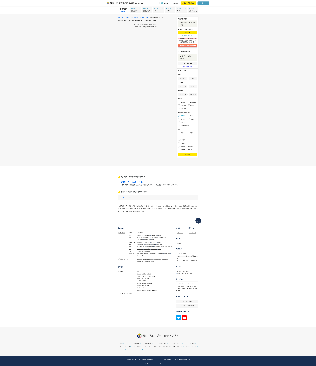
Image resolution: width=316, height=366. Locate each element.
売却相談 (179, 243)
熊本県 (153, 253)
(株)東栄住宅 (148, 343)
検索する (187, 154)
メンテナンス (192, 233)
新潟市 (148, 242)
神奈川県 (145, 237)
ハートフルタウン (180, 286)
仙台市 (148, 235)
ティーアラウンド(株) (178, 346)
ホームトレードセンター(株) (124, 346)
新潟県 (145, 242)
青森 (138, 274)
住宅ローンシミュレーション (132, 182)
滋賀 (138, 283)
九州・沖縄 (131, 253)
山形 (148, 274)
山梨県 (138, 242)
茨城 (138, 276)
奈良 (148, 283)
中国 (130, 249)
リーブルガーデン (180, 284)
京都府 (155, 246)
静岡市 (149, 244)
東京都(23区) (139, 259)
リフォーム (180, 233)
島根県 (159, 249)
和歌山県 (170, 246)
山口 (148, 285)
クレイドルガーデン (191, 286)
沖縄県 (141, 256)
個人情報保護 (150, 359)
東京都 (138, 237)
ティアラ (178, 290)
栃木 (140, 276)
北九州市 (146, 253)
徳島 (138, 287)
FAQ (154, 359)
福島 (150, 274)
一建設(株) (120, 343)
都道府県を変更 (187, 66)
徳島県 (145, 251)
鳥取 (138, 285)
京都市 (158, 246)
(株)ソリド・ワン (121, 349)
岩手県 (141, 235)
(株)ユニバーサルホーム (191, 346)
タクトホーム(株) (163, 343)
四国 (130, 251)
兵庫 (145, 283)
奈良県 (165, 246)
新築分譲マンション (123, 259)
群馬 (143, 276)
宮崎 (150, 290)
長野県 (141, 242)
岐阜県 (157, 244)
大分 (148, 290)
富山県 (159, 242)
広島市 (148, 249)
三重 (145, 280)
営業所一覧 (133, 359)
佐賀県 (150, 253)
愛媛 (143, 287)
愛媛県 (138, 251)
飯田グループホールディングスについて (187, 260)
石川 (140, 278)
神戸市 (151, 246)
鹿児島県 (161, 253)
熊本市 (156, 253)
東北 (143, 17)
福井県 (155, 242)
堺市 (141, 246)
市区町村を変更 (187, 63)
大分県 (165, 253)
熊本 (145, 290)
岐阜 (138, 280)
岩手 (140, 274)
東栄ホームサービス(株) (164, 346)
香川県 (141, 251)
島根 (140, 285)
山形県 (155, 235)
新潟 (138, 278)
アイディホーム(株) (190, 343)
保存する (187, 32)
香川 (140, 287)
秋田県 (152, 235)
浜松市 (153, 244)
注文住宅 (131, 197)
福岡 (138, 290)
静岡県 (146, 244)
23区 (141, 237)
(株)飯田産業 (136, 343)
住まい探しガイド (189, 3)
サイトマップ (159, 359)
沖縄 (156, 290)
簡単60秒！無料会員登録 (187, 45)
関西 (130, 246)
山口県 (152, 249)
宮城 (143, 274)
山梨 (145, 278)
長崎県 (138, 256)
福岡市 (141, 253)
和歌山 (150, 283)
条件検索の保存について (187, 35)
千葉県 (138, 239)
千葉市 (141, 239)
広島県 (145, 249)
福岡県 (138, 253)
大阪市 (144, 246)
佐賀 (140, 290)
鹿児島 (153, 290)
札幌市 (141, 232)
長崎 (143, 290)
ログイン (203, 3)
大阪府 (138, 246)
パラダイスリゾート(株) (150, 346)
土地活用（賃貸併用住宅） (125, 293)
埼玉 (145, 276)
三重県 (160, 244)
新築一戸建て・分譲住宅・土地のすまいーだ (129, 17)
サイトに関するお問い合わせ (183, 359)
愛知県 (138, 244)
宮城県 (147, 17)
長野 (148, 278)
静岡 (140, 280)
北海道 (130, 232)
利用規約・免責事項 (141, 359)
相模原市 (157, 237)
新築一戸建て (121, 233)
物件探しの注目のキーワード (184, 273)
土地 (122, 197)
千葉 (148, 276)
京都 (140, 283)
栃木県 (148, 239)
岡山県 (138, 249)
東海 (130, 244)
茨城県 (145, 239)
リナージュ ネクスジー (192, 288)
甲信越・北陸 (132, 242)
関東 (130, 237)
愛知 (143, 280)
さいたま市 (165, 237)
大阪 (143, 283)
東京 (150, 276)
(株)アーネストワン (177, 343)
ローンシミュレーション (183, 271)
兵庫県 (148, 246)
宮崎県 (168, 253)
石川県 (152, 242)
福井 (143, 278)
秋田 (145, 274)
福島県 (159, 235)
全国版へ (123, 11)
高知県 (148, 251)
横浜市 (148, 237)
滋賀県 (162, 246)
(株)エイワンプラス (137, 349)
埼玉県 (161, 237)
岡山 (143, 285)
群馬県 (152, 239)
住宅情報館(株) (136, 346)
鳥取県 (155, 249)
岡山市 (141, 249)
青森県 (138, 235)
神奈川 (153, 276)
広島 (145, 285)
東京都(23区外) (146, 259)
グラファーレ (190, 284)
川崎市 (152, 237)
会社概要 (128, 359)
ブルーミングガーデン (181, 288)
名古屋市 (142, 244)
